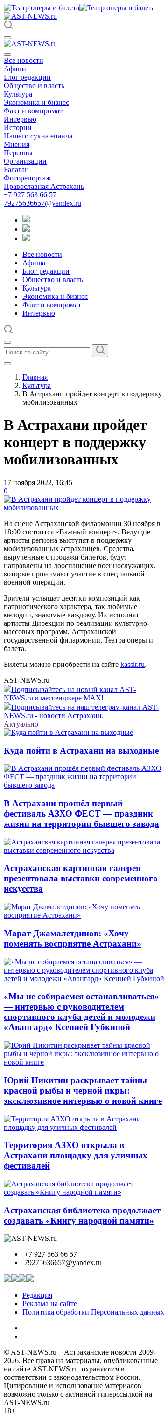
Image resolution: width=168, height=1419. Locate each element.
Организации (25, 161)
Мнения (16, 144)
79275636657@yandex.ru (42, 203)
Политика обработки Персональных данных (93, 1312)
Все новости (23, 60)
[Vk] (26, 238)
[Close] (7, 54)
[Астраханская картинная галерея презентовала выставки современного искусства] (84, 850)
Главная (35, 377)
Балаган (16, 169)
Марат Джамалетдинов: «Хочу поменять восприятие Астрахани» (72, 938)
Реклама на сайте (49, 1304)
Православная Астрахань (44, 186)
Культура (18, 94)
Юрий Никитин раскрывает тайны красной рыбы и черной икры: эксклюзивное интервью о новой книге (83, 1090)
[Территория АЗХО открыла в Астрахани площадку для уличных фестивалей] (84, 1127)
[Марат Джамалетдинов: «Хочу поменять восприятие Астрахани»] (84, 915)
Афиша (15, 69)
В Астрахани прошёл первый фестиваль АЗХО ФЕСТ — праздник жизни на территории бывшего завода (81, 813)
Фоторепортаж (27, 178)
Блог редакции (27, 77)
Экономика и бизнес (36, 102)
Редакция (37, 1295)
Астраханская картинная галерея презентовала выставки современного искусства (81, 878)
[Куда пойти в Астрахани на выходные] (68, 732)
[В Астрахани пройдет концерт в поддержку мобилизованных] (84, 508)
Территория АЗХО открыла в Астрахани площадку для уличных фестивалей (75, 1155)
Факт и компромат (33, 111)
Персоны (18, 153)
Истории (18, 128)
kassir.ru (132, 664)
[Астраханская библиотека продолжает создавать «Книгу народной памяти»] (84, 1192)
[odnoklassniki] (26, 229)
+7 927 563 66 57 (30, 195)
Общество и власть (34, 86)
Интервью (20, 119)
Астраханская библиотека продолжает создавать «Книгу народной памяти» (82, 1215)
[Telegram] (26, 220)
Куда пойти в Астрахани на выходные (81, 750)
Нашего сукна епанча (38, 136)
